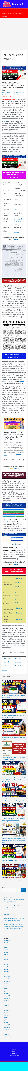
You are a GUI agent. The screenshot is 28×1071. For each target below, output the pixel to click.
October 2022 (7, 1005)
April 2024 (6, 969)
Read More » (4, 670)
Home (3, 10)
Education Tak (18, 4)
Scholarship (4, 13)
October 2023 (7, 979)
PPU (5, 121)
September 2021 (7, 1037)
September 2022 (7, 1008)
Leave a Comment (6, 92)
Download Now (18, 594)
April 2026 (6, 950)
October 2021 (7, 1034)
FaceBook (6, 662)
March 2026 (6, 952)
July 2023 (6, 984)
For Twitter (18, 658)
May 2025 (6, 957)
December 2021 (7, 1030)
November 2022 (7, 1003)
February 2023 (7, 996)
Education (4, 16)
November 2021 (7, 1032)
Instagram (18, 662)
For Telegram (7, 658)
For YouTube (19, 666)
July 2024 (6, 964)
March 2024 (6, 972)
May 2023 (6, 988)
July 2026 (6, 942)
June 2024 (6, 967)
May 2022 (6, 1017)
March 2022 (6, 1022)
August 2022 (7, 1010)
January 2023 (7, 998)
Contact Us (14, 1047)
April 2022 (6, 1020)
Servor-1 (18, 582)
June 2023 (6, 986)
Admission (8, 10)
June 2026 (6, 945)
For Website (6, 666)
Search (3, 887)
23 (23, 195)
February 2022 (7, 1025)
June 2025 (6, 955)
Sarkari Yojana (11, 13)
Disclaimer (14, 1051)
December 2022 (7, 1001)
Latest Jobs (19, 10)
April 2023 (6, 991)
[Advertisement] (14, 33)
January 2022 (7, 1027)
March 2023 (6, 993)
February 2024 (7, 974)
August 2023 (7, 981)
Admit (6, 522)
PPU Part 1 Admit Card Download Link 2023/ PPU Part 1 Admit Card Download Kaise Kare (14, 86)
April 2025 (6, 959)
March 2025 (6, 962)
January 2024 (7, 976)
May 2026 (6, 947)
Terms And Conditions (14, 1055)
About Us (14, 1049)
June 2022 (6, 1015)
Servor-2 (18, 586)
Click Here (17, 232)
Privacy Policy (14, 1053)
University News (18, 13)
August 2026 (7, 940)
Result (24, 10)
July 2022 (6, 1013)
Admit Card (13, 10)
